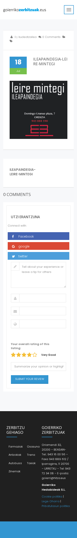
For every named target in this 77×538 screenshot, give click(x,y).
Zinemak (14, 471)
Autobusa (15, 463)
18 (18, 62)
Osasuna (33, 447)
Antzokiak (15, 455)
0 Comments (51, 37)
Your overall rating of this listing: (30, 346)
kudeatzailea (28, 37)
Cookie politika (52, 496)
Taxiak (31, 463)
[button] (38, 236)
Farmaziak (16, 447)
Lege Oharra (50, 501)
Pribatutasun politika (56, 506)
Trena (31, 455)
